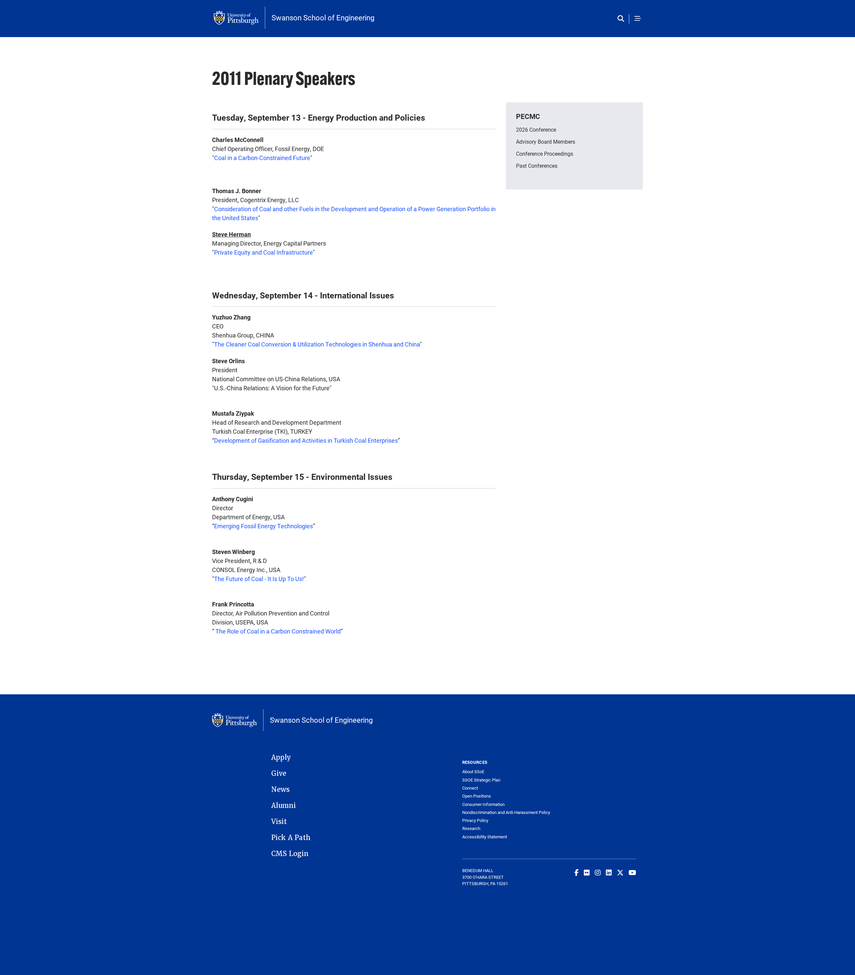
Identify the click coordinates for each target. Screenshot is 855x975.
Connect (470, 788)
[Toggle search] (622, 19)
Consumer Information (483, 804)
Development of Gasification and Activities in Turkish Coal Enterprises (306, 440)
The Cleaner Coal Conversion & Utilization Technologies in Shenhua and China (317, 344)
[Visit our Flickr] (587, 872)
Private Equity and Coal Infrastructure (263, 252)
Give (278, 773)
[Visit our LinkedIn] (609, 872)
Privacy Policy (475, 820)
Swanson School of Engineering (323, 17)
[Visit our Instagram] (598, 872)
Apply (281, 757)
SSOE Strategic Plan (481, 780)
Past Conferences (536, 165)
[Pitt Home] (239, 18)
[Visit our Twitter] (620, 872)
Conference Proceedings (544, 153)
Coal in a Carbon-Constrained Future (262, 158)
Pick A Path (291, 837)
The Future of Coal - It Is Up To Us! (259, 579)
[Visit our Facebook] (576, 872)
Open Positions (476, 796)
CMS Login (290, 853)
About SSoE (473, 772)
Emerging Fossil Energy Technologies (263, 526)
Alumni (283, 805)
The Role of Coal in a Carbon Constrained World (278, 631)
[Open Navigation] (637, 19)
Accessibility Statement (484, 837)
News (280, 789)
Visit (279, 821)
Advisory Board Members (545, 141)
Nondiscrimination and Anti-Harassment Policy (505, 812)
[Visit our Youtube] (632, 872)
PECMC (528, 116)
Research (471, 828)
